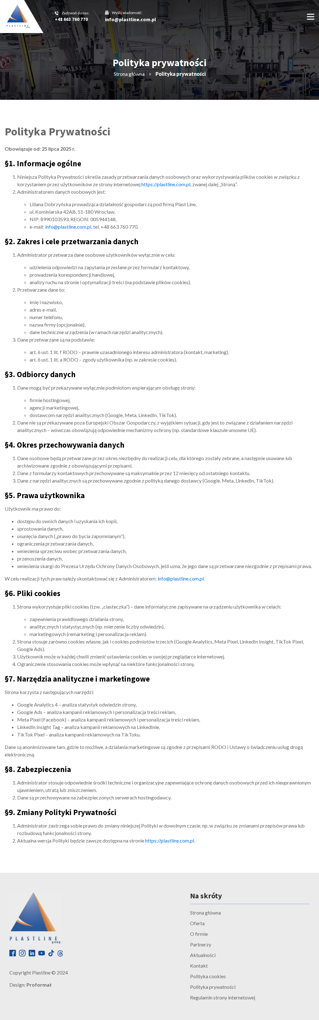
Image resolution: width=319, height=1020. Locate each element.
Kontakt (199, 966)
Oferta (197, 923)
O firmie (199, 934)
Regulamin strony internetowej (222, 997)
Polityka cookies (208, 976)
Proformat (39, 985)
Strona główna (129, 74)
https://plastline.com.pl (165, 184)
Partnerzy (200, 944)
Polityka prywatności (213, 987)
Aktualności (203, 955)
